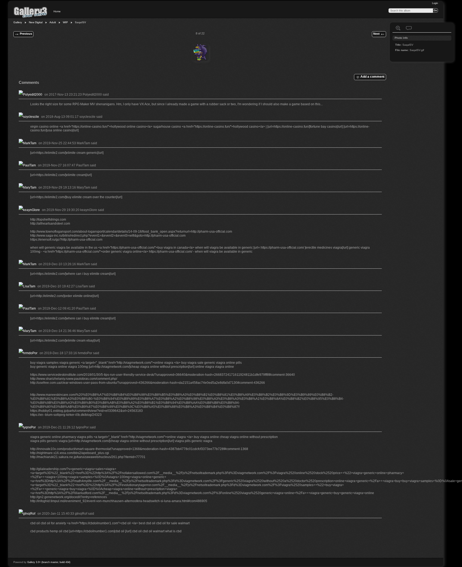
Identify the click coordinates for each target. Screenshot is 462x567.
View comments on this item (408, 28)
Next (376, 33)
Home (57, 11)
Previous (26, 33)
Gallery (17, 22)
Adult (52, 22)
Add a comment (372, 76)
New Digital (36, 22)
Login (435, 3)
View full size (398, 28)
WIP (65, 22)
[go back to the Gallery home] (30, 12)
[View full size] (200, 52)
